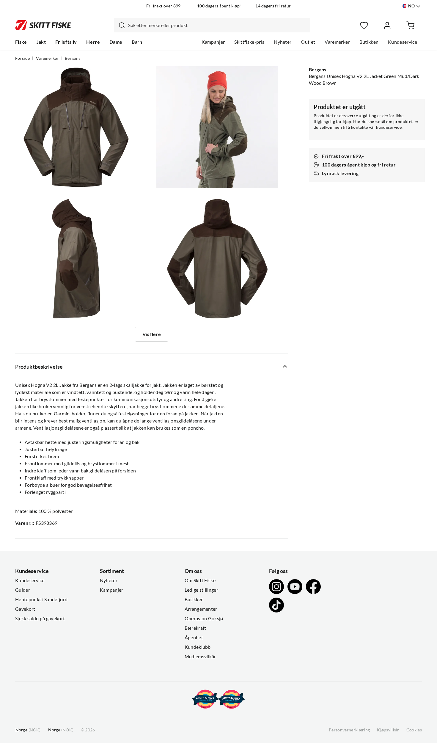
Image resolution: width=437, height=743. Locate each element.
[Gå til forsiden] (43, 25)
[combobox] (212, 25)
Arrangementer (201, 609)
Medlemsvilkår (200, 656)
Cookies (414, 730)
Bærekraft (195, 628)
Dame (115, 42)
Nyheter (282, 42)
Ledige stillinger (201, 590)
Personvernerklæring (349, 730)
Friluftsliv (66, 42)
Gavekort (25, 609)
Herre (93, 42)
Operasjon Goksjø (204, 618)
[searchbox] (217, 25)
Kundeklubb (198, 647)
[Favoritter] (364, 25)
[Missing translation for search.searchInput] (119, 25)
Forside (22, 58)
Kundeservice (402, 42)
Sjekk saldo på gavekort (40, 618)
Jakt (41, 42)
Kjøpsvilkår (388, 730)
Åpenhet (194, 637)
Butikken (369, 42)
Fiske (21, 42)
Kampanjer (213, 42)
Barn (137, 42)
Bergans (72, 58)
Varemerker (337, 42)
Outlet (308, 42)
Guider (22, 590)
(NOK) (27, 730)
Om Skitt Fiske (200, 580)
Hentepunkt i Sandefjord (41, 599)
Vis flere (151, 334)
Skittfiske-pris (249, 42)
